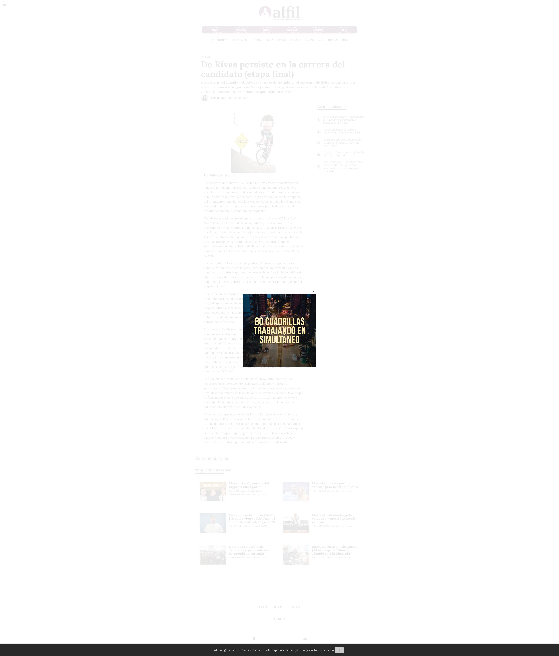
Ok (339, 650)
